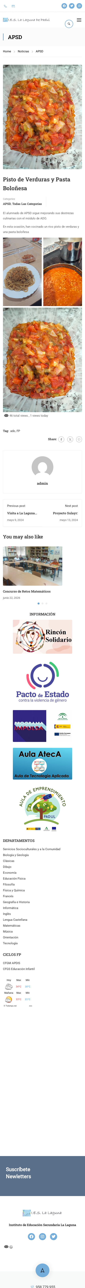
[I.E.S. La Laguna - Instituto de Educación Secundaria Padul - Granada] (26, 20)
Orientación (10, 937)
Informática (10, 908)
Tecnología (10, 943)
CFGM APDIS (11, 963)
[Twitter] (72, 6)
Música (8, 931)
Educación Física (14, 878)
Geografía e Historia (16, 902)
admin (42, 483)
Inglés (7, 914)
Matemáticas (11, 925)
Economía (9, 872)
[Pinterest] (79, 439)
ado (12, 431)
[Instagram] (79, 6)
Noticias (23, 51)
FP (18, 431)
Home (7, 51)
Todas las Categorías (27, 204)
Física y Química (14, 890)
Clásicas (8, 861)
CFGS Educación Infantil (19, 969)
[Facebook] (64, 6)
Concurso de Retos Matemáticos (27, 591)
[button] (39, 603)
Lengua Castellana (15, 920)
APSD (39, 51)
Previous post (16, 506)
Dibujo (7, 867)
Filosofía (9, 884)
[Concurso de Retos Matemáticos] (32, 566)
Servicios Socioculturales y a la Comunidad (31, 849)
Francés (8, 896)
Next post (71, 506)
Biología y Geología (16, 855)
